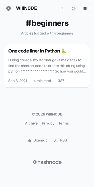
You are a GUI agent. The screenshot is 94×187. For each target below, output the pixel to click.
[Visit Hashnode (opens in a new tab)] (47, 162)
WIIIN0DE (26, 8)
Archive (31, 123)
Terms (63, 123)
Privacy (48, 123)
